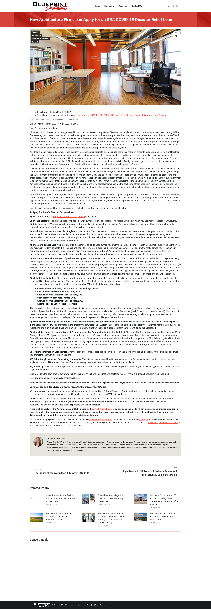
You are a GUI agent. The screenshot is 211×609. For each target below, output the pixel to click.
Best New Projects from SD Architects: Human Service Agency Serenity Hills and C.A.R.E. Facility (111, 518)
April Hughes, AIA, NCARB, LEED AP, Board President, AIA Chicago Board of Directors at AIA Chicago (119, 115)
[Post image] (36, 499)
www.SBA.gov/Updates (100, 419)
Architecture (36, 35)
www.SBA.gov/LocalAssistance (163, 422)
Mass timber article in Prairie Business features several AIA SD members (60, 498)
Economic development (40, 39)
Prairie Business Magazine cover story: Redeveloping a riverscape (111, 498)
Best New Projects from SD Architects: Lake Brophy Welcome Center (59, 516)
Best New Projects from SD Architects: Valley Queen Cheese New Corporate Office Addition (164, 500)
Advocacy (35, 32)
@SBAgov (143, 419)
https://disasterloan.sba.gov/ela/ (69, 216)
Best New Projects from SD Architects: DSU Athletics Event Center (163, 516)
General (35, 42)
